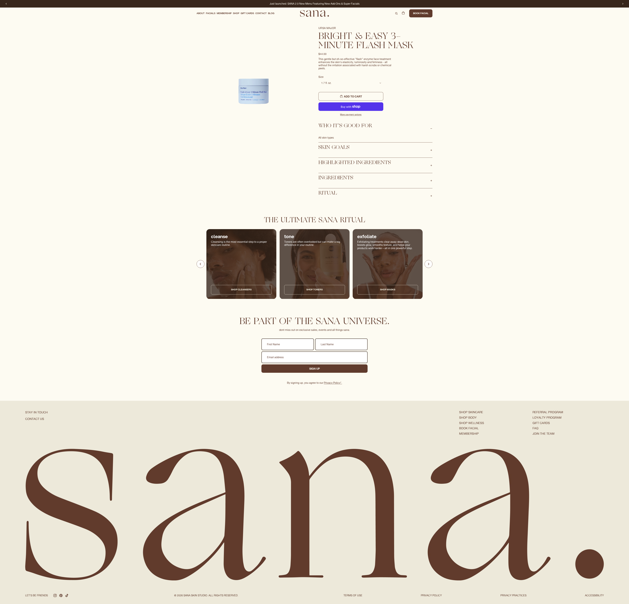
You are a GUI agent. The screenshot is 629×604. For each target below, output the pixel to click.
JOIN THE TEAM (543, 433)
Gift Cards (541, 423)
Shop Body (468, 417)
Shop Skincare (471, 412)
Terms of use (352, 595)
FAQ (535, 428)
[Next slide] (622, 3)
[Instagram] (55, 595)
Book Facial (421, 13)
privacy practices (513, 595)
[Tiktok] (67, 595)
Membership (469, 433)
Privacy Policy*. (333, 382)
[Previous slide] (6, 3)
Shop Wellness (471, 423)
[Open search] (396, 13)
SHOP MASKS (387, 289)
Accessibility (594, 595)
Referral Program (548, 412)
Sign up (314, 368)
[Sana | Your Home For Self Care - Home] (314, 13)
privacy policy (431, 595)
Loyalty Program (547, 417)
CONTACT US (34, 419)
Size (321, 76)
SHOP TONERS (314, 289)
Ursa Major (327, 28)
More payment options (351, 114)
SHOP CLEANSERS (241, 289)
